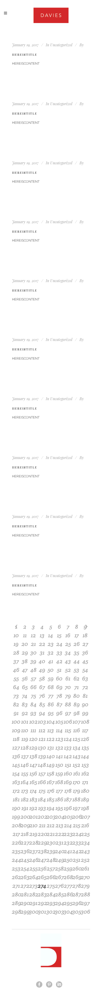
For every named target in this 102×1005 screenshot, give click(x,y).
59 (51, 678)
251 (76, 859)
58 (42, 678)
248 (50, 859)
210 (33, 825)
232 (68, 842)
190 (16, 808)
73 (16, 695)
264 (33, 877)
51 (59, 669)
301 (42, 911)
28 (16, 652)
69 (59, 687)
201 (33, 816)
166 (42, 782)
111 (33, 730)
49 (42, 669)
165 (33, 782)
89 (76, 704)
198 (85, 808)
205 (68, 816)
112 (42, 730)
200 (24, 816)
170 (76, 782)
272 (24, 885)
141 (59, 756)
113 (50, 730)
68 (51, 687)
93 (33, 713)
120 (33, 738)
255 (33, 868)
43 (68, 661)
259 (68, 868)
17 (77, 635)
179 (76, 790)
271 (16, 885)
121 (42, 738)
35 (76, 652)
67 (42, 687)
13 (42, 635)
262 (16, 877)
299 (24, 911)
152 (76, 764)
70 (68, 687)
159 (59, 773)
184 (42, 799)
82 (16, 704)
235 (16, 851)
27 (85, 643)
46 (16, 669)
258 (59, 868)
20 (24, 643)
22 (42, 643)
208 (16, 825)
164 (25, 782)
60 (59, 678)
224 (76, 834)
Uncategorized (61, 44)
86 (51, 704)
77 (50, 695)
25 (68, 643)
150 (59, 764)
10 (16, 635)
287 (76, 894)
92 (25, 713)
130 (42, 747)
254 (24, 868)
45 (85, 661)
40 (42, 661)
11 (25, 635)
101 (24, 721)
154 (16, 773)
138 (33, 756)
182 (25, 799)
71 (76, 687)
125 (76, 738)
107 (77, 721)
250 (68, 859)
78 (59, 695)
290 (24, 903)
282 (33, 894)
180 (85, 790)
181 (16, 799)
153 (85, 764)
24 (59, 643)
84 (33, 704)
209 (24, 825)
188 (76, 799)
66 (33, 687)
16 (67, 635)
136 (16, 756)
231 (59, 842)
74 (24, 695)
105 (59, 721)
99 (85, 713)
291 (33, 903)
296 (76, 903)
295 (68, 903)
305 (76, 911)
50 (51, 669)
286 (68, 894)
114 (59, 730)
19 (16, 643)
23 (51, 643)
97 (68, 713)
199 (16, 816)
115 (68, 730)
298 (16, 911)
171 (85, 782)
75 (33, 695)
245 (24, 859)
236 (24, 851)
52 (68, 669)
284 (50, 894)
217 (16, 834)
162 (85, 773)
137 (25, 756)
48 (33, 669)
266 (50, 877)
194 (51, 808)
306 (85, 911)
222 (59, 834)
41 (50, 661)
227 (24, 842)
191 (24, 808)
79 (68, 695)
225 (85, 834)
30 (33, 652)
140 (51, 756)
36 (85, 652)
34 (68, 652)
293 (50, 903)
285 (59, 894)
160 (68, 773)
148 (42, 764)
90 (85, 704)
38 (25, 661)
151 (68, 764)
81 (85, 695)
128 (25, 747)
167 (50, 782)
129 (33, 747)
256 (42, 868)
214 (68, 825)
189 (85, 799)
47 (24, 669)
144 (85, 756)
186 (59, 799)
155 (24, 773)
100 (16, 721)
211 (42, 825)
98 (76, 713)
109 (16, 730)
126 (85, 738)
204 (59, 816)
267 (59, 877)
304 (68, 911)
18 (85, 635)
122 (51, 738)
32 (51, 652)
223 (68, 834)
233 (76, 842)
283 (42, 894)
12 (33, 635)
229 (42, 842)
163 (16, 782)
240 (59, 851)
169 (68, 782)
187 (68, 799)
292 (42, 903)
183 (33, 799)
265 (42, 877)
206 (76, 816)
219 (33, 834)
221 (51, 834)
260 (76, 868)
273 (33, 885)
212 (51, 825)
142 (68, 756)
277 (68, 885)
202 (42, 816)
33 (59, 652)
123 (59, 738)
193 (42, 808)
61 (67, 678)
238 (42, 851)
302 (50, 911)
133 (68, 747)
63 (85, 678)
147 (33, 764)
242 (76, 851)
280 (16, 894)
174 (33, 790)
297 (85, 903)
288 (85, 894)
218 (25, 834)
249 (59, 859)
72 (85, 687)
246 (33, 859)
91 (16, 713)
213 (59, 825)
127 (16, 747)
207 (85, 816)
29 (25, 652)
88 (68, 704)
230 (50, 842)
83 (25, 704)
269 (76, 877)
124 (68, 738)
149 (51, 764)
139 (42, 756)
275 (51, 885)
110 (24, 730)
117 (85, 730)
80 (76, 695)
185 (50, 799)
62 (76, 678)
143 (77, 756)
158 (50, 773)
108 (85, 721)
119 (24, 738)
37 (16, 661)
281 (25, 894)
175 (42, 790)
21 (33, 643)
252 (85, 859)
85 (42, 704)
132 (59, 747)
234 (85, 842)
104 (51, 721)
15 (59, 635)
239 (50, 851)
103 (42, 721)
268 (68, 877)
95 (51, 713)
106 (68, 721)
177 (59, 790)
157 (42, 773)
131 (50, 747)
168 (59, 782)
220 (42, 834)
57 (33, 678)
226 (16, 842)
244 (16, 859)
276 (59, 885)
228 (33, 842)
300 (33, 911)
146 (25, 764)
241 (68, 851)
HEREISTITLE (24, 55)
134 (77, 747)
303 (59, 911)
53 (76, 669)
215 (76, 825)
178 (68, 790)
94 (42, 713)
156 (33, 773)
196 (68, 808)
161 (76, 773)
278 (76, 885)
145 (16, 764)
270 (85, 877)
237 (33, 851)
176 (50, 790)
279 (85, 885)
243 (85, 851)
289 (16, 903)
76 (42, 695)
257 (51, 868)
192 (33, 808)
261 (85, 868)
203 (50, 816)
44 (76, 661)
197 (76, 808)
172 (16, 790)
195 (59, 808)
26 (76, 643)
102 (33, 721)
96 (59, 713)
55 (16, 678)
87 (59, 704)
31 (42, 652)
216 (85, 825)
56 (25, 678)
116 (76, 730)
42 (59, 661)
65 (25, 687)
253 (16, 868)
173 (24, 790)
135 (85, 747)
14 (50, 635)
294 (59, 903)
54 (85, 669)
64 (16, 687)
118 (16, 738)
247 (42, 859)
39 (33, 661)
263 (24, 877)
